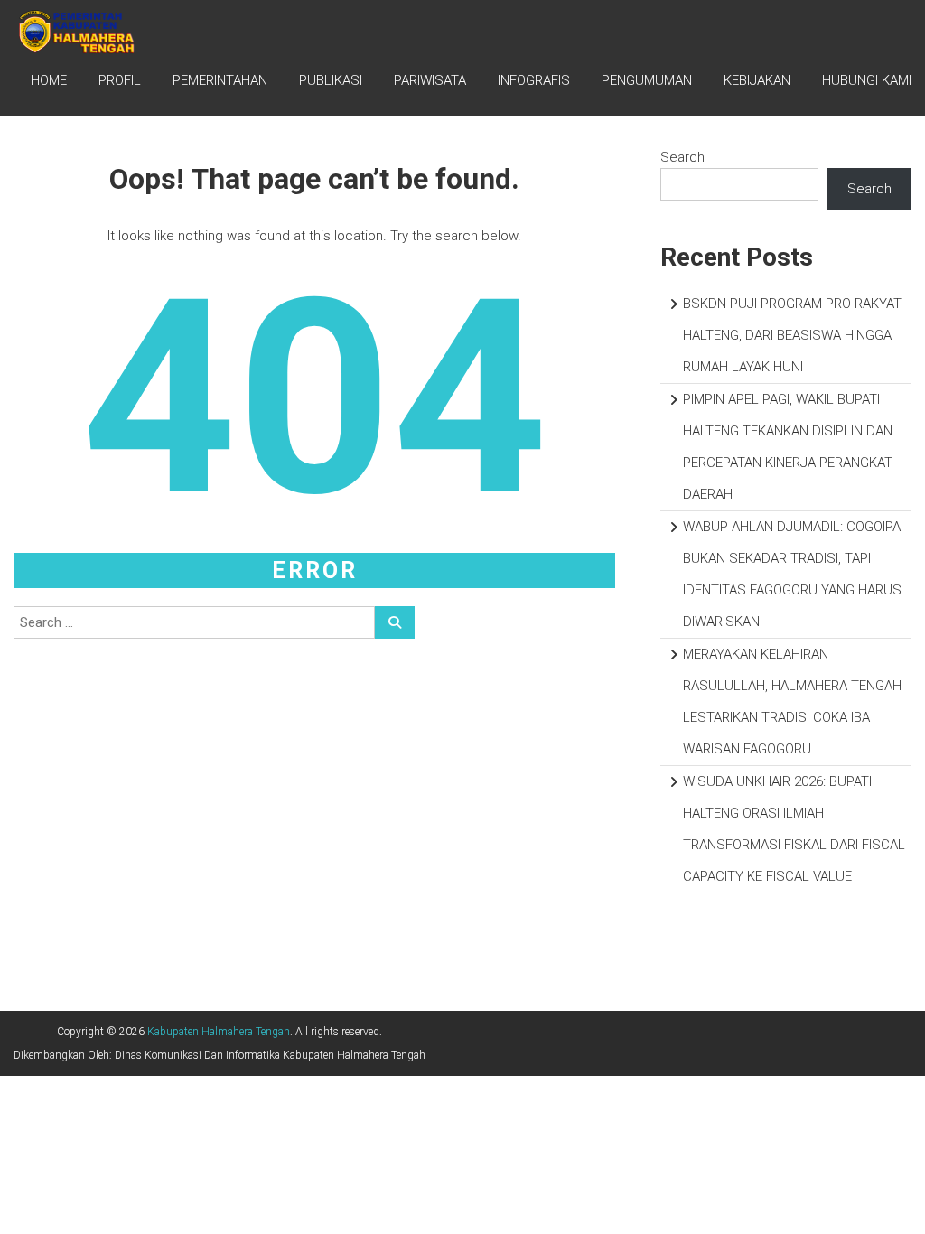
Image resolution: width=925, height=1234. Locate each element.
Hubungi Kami (866, 80)
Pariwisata (430, 80)
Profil (119, 80)
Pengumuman (647, 80)
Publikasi (330, 80)
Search (682, 157)
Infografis (534, 80)
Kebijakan (757, 80)
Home (49, 80)
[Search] (395, 622)
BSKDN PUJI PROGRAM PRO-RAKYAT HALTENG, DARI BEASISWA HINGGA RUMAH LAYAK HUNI (792, 335)
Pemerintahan (220, 80)
